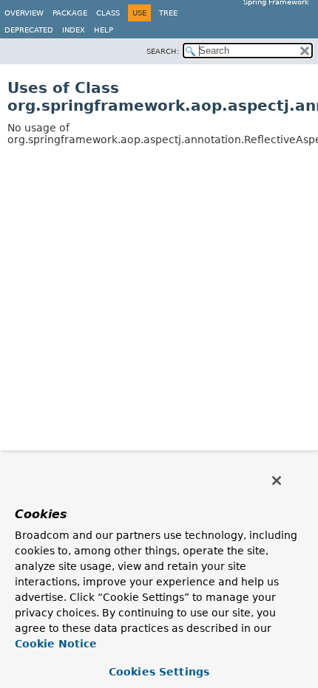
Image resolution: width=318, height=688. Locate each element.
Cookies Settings (159, 672)
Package (70, 13)
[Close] (276, 480)
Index (73, 30)
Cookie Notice (56, 644)
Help (103, 30)
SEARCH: (162, 51)
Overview (24, 13)
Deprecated (28, 30)
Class (108, 13)
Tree (168, 13)
